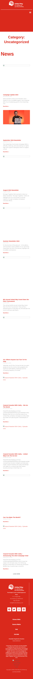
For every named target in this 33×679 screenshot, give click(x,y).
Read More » (6, 106)
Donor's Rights (16, 624)
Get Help (16, 634)
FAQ (16, 629)
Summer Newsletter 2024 (11, 241)
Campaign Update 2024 (10, 95)
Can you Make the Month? (12, 517)
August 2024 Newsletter (11, 190)
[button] (30, 12)
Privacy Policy (16, 619)
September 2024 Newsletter (12, 140)
